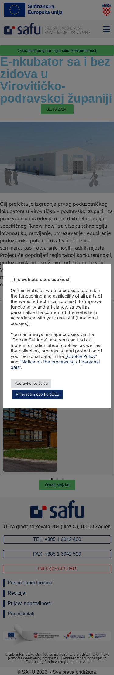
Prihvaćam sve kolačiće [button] (37, 394)
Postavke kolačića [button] (31, 383)
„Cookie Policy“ (81, 356)
